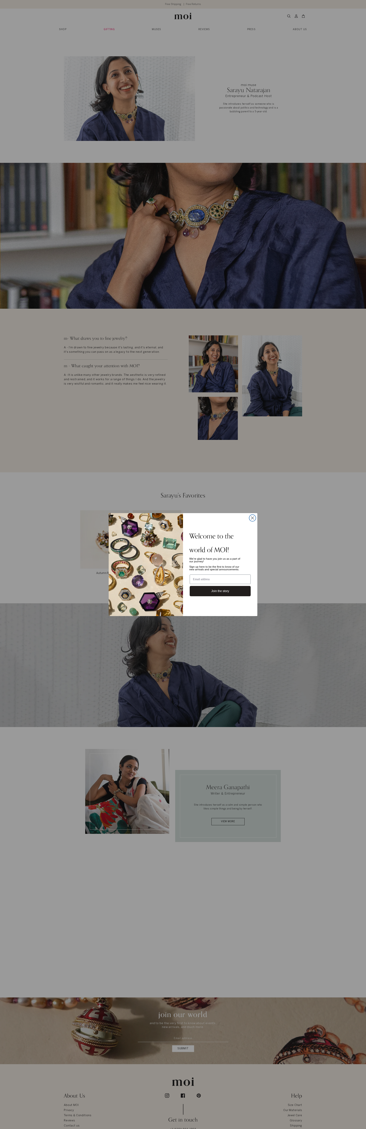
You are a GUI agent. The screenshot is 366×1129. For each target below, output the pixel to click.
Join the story (220, 591)
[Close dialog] (252, 518)
